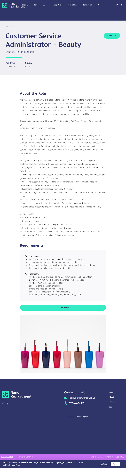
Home (111, 392)
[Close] (123, 464)
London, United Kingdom (79, 416)
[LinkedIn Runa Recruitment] (116, 4)
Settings (104, 464)
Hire (110, 407)
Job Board (113, 402)
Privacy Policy (14, 465)
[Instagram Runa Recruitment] (121, 4)
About (111, 397)
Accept (115, 464)
